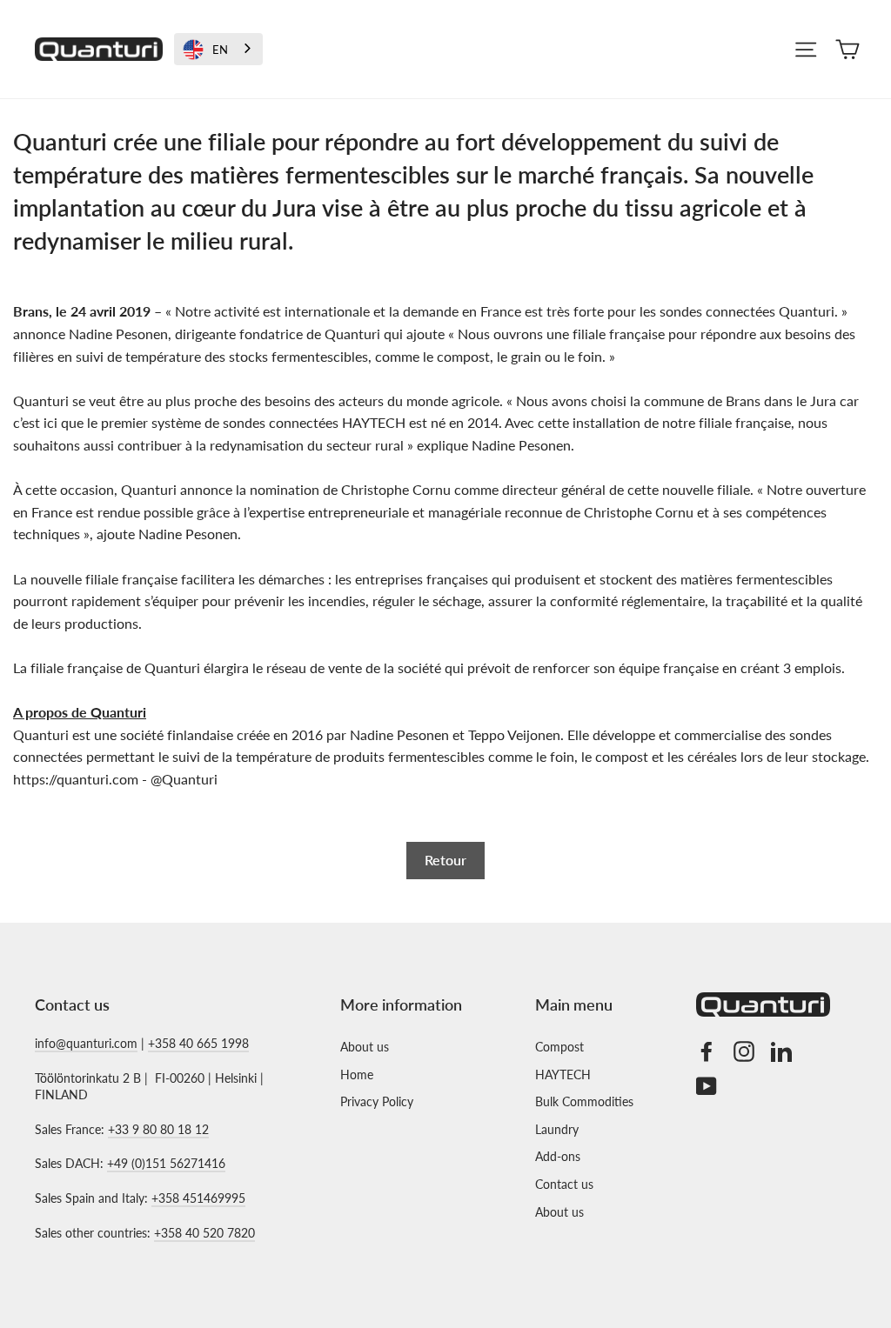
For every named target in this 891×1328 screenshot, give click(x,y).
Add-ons (557, 1156)
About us (364, 1046)
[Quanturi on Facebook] (706, 1051)
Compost (559, 1046)
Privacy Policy (376, 1101)
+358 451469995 (198, 1198)
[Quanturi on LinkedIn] (781, 1051)
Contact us (564, 1184)
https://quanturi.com (75, 779)
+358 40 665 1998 (198, 1043)
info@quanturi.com (86, 1043)
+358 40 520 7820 (204, 1232)
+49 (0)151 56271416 (166, 1163)
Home (356, 1074)
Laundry (557, 1129)
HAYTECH (563, 1074)
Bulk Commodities (584, 1101)
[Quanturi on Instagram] (744, 1051)
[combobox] (218, 49)
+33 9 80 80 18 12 (158, 1129)
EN (220, 50)
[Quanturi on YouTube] (706, 1086)
